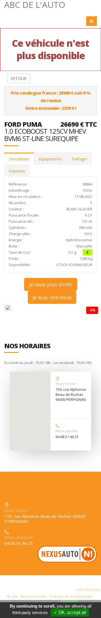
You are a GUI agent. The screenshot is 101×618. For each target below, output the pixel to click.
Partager (79, 159)
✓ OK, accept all (70, 612)
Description (19, 159)
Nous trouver (66, 383)
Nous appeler (66, 431)
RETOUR (18, 78)
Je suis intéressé (52, 297)
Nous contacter (18, 537)
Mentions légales (33, 596)
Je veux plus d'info (50, 284)
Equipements (50, 159)
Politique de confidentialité (71, 596)
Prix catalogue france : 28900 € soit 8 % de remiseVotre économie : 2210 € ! (50, 100)
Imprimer (17, 171)
